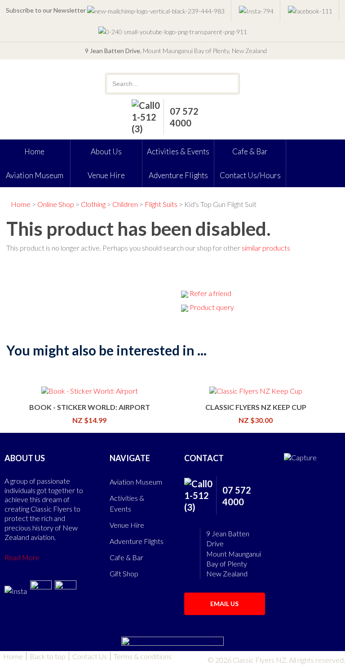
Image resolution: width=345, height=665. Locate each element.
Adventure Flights (178, 175)
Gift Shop (124, 573)
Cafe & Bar (250, 151)
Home (21, 204)
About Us (106, 151)
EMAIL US (224, 603)
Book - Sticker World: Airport (89, 407)
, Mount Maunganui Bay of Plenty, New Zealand (176, 50)
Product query (212, 307)
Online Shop (55, 204)
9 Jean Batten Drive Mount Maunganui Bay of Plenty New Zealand (233, 553)
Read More (22, 557)
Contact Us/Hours (250, 175)
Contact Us (89, 656)
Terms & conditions (143, 656)
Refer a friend (210, 293)
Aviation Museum (136, 481)
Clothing (93, 204)
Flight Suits (161, 204)
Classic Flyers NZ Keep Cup (255, 407)
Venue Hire (106, 175)
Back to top (48, 656)
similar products (266, 247)
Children (125, 204)
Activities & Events (178, 151)
